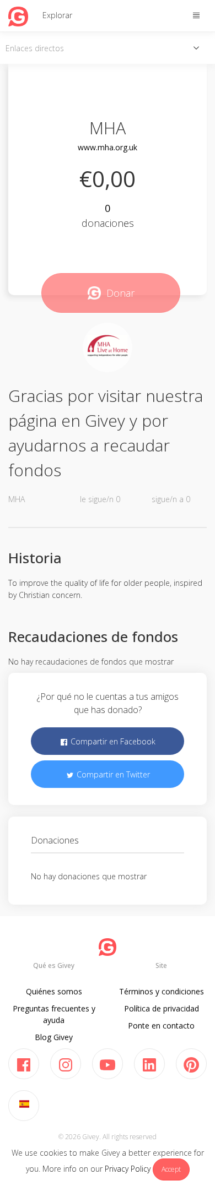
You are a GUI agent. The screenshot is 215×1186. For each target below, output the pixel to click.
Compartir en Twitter (112, 774)
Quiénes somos (54, 991)
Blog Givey (54, 1037)
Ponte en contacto (161, 1025)
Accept (171, 1169)
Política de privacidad (161, 1008)
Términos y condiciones (161, 991)
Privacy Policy (127, 1168)
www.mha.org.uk (107, 147)
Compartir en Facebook (111, 741)
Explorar (57, 15)
